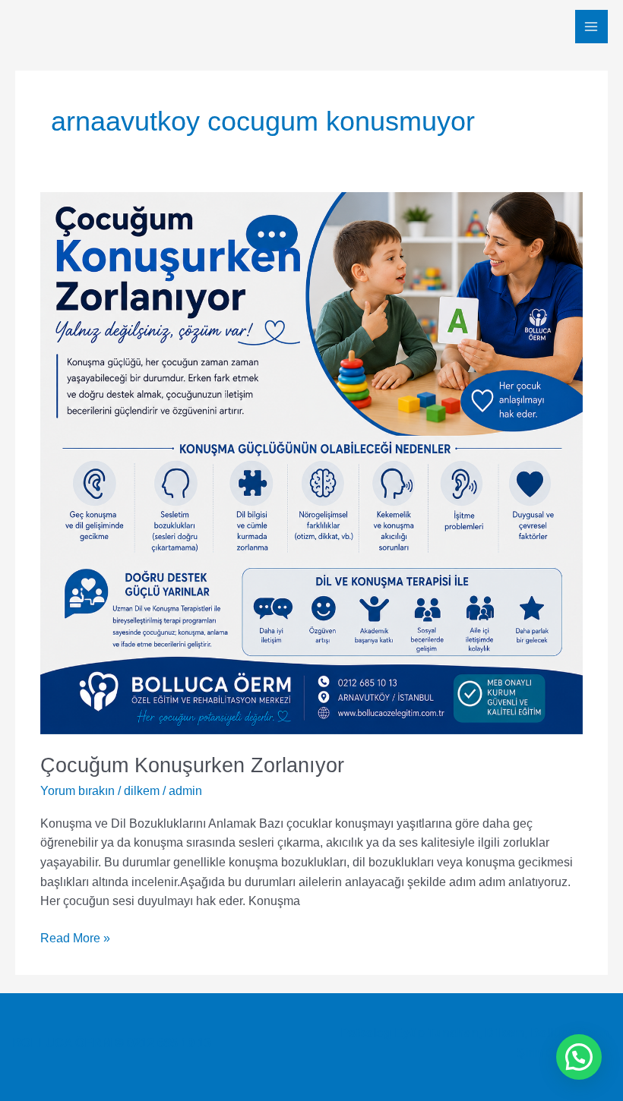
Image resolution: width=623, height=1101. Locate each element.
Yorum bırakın (77, 790)
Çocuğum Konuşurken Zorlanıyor (192, 765)
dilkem (142, 790)
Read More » (75, 937)
